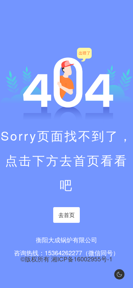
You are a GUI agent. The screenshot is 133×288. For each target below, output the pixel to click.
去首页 (66, 215)
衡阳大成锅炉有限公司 (66, 239)
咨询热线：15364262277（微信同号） (66, 252)
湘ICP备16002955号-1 (82, 258)
